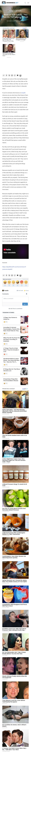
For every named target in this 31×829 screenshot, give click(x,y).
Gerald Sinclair (11, 20)
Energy (11, 10)
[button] (28, 3)
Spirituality (19, 10)
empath (23, 92)
